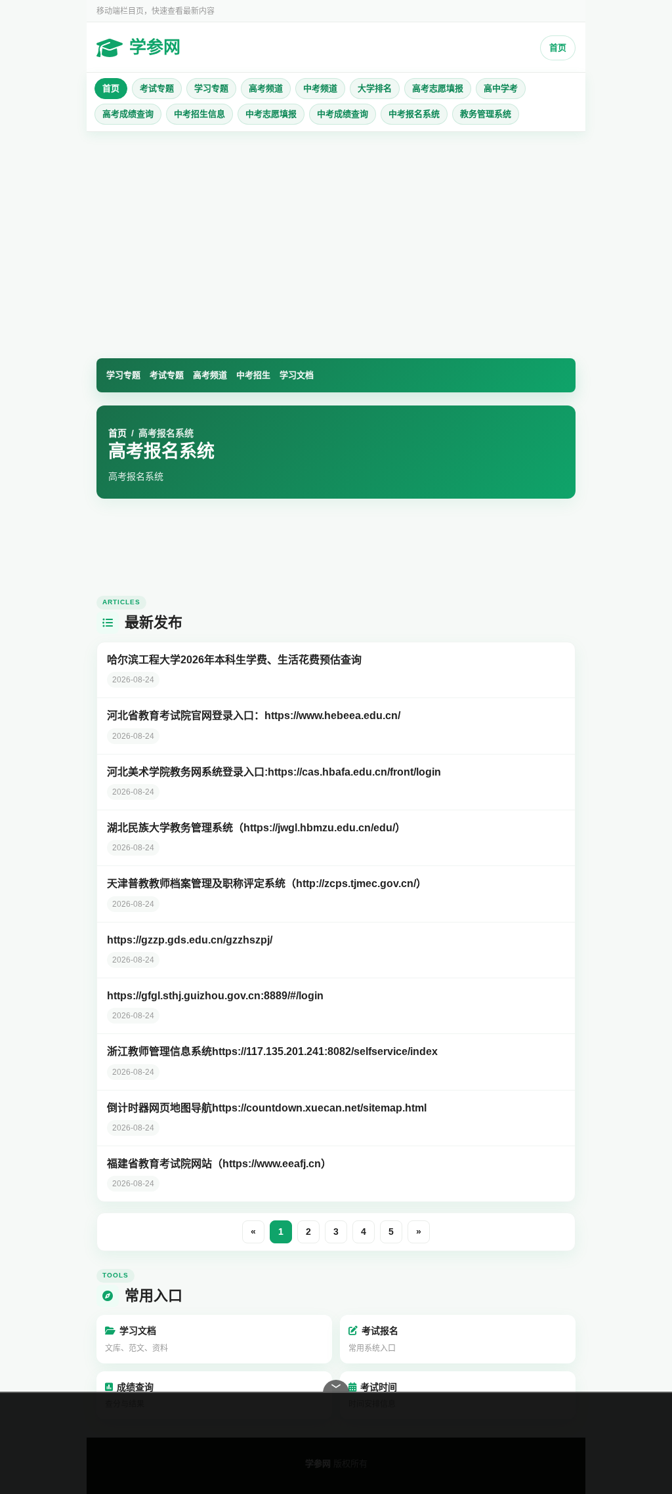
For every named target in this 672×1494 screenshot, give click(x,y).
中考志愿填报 (271, 114)
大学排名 (375, 88)
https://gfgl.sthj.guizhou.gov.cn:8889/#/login (215, 995)
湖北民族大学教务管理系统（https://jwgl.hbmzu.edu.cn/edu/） (256, 827)
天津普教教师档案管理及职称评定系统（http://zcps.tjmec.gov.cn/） (267, 883)
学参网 (154, 47)
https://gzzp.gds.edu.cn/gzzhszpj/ (189, 939)
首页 (557, 47)
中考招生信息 (199, 114)
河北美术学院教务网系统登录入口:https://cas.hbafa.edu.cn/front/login (274, 772)
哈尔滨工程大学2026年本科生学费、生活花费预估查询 (234, 659)
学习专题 (211, 88)
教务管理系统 (485, 114)
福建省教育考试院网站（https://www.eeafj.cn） (219, 1163)
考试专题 (157, 88)
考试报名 (373, 1339)
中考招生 (253, 375)
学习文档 (297, 375)
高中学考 (501, 88)
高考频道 (266, 88)
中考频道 (320, 88)
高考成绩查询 (128, 114)
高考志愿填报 (437, 88)
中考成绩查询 (342, 114)
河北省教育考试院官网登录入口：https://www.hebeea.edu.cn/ (253, 715)
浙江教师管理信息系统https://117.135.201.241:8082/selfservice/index (272, 1051)
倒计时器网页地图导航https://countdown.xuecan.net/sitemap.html (267, 1107)
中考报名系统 (414, 114)
